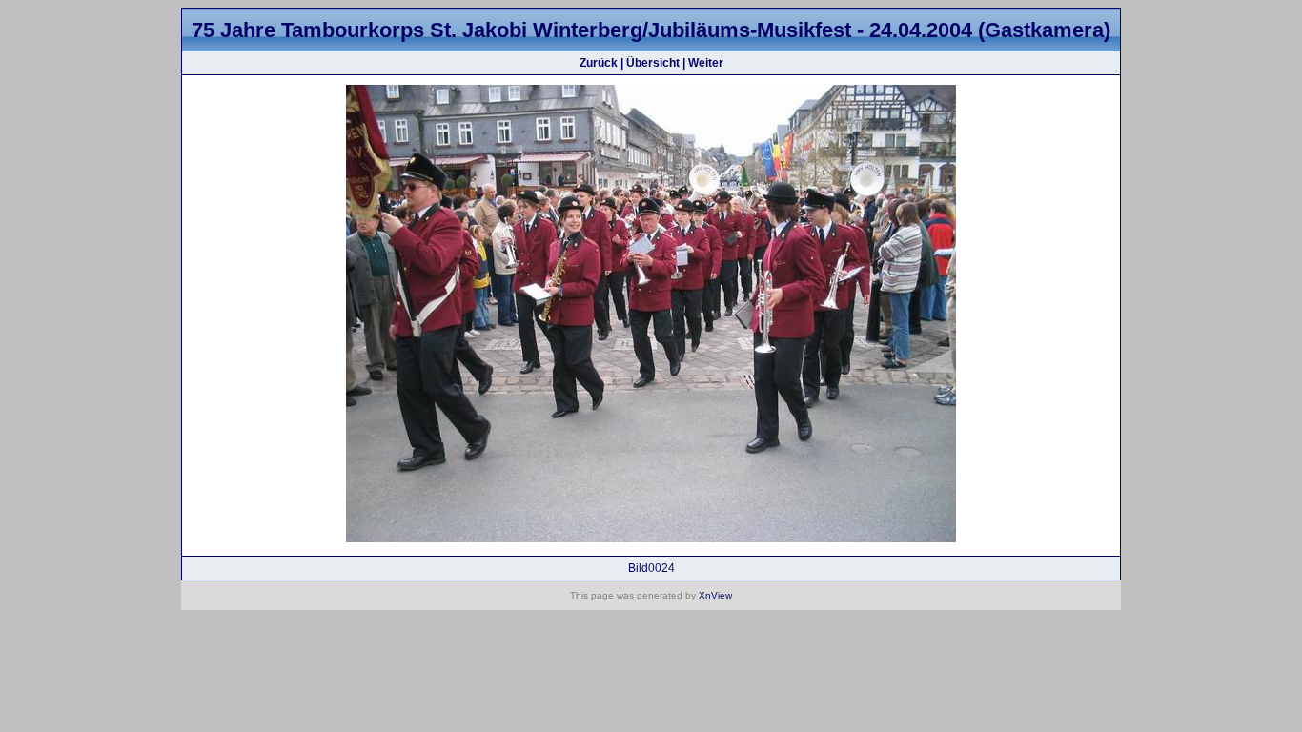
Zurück (599, 63)
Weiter (705, 63)
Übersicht (653, 63)
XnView (715, 595)
